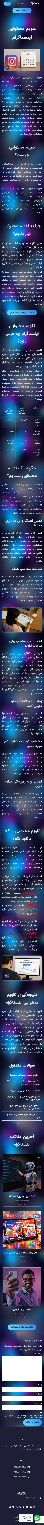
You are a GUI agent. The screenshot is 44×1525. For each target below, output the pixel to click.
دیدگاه (38, 1354)
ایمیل (39, 1394)
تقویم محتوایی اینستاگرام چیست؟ (24, 1075)
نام (40, 1385)
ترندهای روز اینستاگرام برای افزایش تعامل (22, 1253)
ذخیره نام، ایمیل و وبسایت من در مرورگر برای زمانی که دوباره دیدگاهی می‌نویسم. (23, 1416)
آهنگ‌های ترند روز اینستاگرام (22, 1196)
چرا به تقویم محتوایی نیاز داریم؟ (24, 1090)
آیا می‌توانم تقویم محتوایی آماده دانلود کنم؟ (23, 1116)
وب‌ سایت (38, 1403)
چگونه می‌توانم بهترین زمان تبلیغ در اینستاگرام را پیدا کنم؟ (24, 1107)
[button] (22, 1075)
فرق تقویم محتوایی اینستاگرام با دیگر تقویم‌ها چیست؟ (23, 1098)
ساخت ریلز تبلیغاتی (22, 1309)
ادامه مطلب (22, 1204)
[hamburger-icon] (7, 4)
